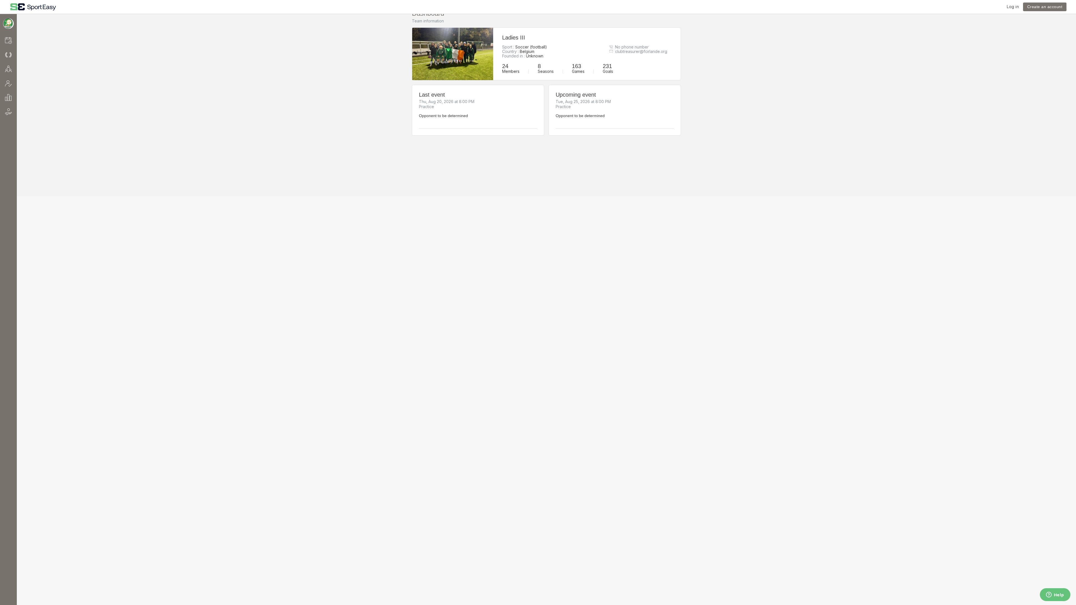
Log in (1013, 6)
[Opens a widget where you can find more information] (1055, 595)
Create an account (1045, 6)
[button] (16, 40)
